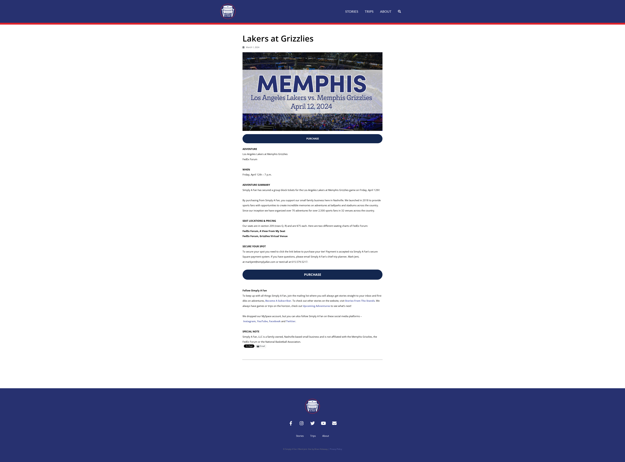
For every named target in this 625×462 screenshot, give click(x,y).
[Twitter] (312, 423)
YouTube (262, 321)
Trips (369, 11)
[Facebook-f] (291, 423)
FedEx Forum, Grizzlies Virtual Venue (265, 236)
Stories (351, 11)
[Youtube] (323, 423)
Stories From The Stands (360, 300)
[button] (399, 11)
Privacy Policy (336, 449)
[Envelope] (334, 423)
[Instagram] (301, 423)
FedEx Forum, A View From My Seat (264, 231)
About (385, 11)
